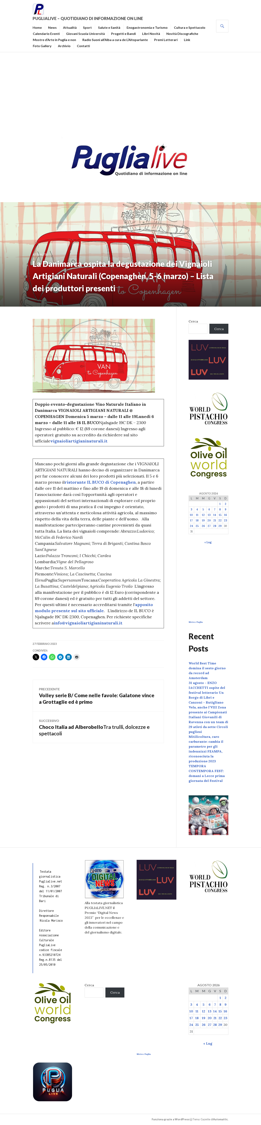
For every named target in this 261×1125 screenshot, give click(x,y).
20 (209, 520)
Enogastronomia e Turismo (147, 27)
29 (220, 526)
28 (214, 526)
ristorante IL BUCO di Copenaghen (100, 482)
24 (191, 526)
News (52, 27)
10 (191, 515)
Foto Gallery (42, 46)
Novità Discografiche (182, 33)
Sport (87, 27)
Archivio (64, 46)
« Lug (207, 542)
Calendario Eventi (46, 33)
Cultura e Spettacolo (189, 27)
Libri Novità (151, 33)
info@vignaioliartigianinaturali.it (88, 622)
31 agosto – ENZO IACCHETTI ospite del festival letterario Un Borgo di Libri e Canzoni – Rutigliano (207, 692)
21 (214, 520)
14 (214, 515)
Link (187, 40)
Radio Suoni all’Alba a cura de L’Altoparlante (115, 40)
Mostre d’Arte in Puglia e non (54, 40)
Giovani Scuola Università (85, 33)
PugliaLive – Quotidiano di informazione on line (88, 18)
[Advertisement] (130, 93)
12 (203, 515)
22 (220, 520)
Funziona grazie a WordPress (170, 1119)
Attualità (70, 27)
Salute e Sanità (109, 27)
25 (197, 526)
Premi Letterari (166, 40)
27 (209, 526)
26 (203, 526)
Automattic (220, 1119)
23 (225, 520)
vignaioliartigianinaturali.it (78, 440)
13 (209, 515)
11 (197, 515)
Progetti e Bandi (123, 33)
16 (225, 515)
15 (220, 515)
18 (197, 520)
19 (203, 520)
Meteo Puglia (196, 622)
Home (37, 27)
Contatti (83, 46)
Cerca (193, 321)
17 (191, 520)
